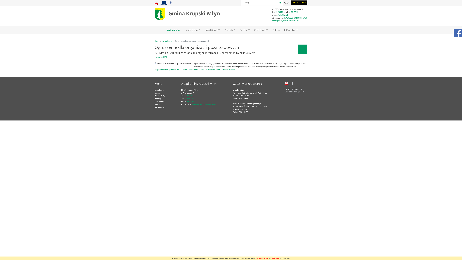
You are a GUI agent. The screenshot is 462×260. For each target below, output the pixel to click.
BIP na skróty (291, 30)
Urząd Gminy (163, 95)
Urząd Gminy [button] (211, 30)
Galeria (276, 30)
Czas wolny (163, 101)
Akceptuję (275, 258)
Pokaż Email (283, 15)
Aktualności (174, 30)
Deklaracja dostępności (294, 92)
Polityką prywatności (261, 258)
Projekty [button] (229, 30)
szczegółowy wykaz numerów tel (285, 21)
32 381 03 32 (293, 12)
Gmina (161, 93)
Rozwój (161, 98)
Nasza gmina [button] (191, 30)
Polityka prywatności (293, 89)
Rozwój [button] (243, 30)
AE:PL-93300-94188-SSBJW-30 (295, 18)
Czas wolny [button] (260, 30)
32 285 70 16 (281, 12)
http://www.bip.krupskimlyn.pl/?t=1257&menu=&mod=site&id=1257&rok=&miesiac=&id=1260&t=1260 (195, 69)
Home (157, 41)
